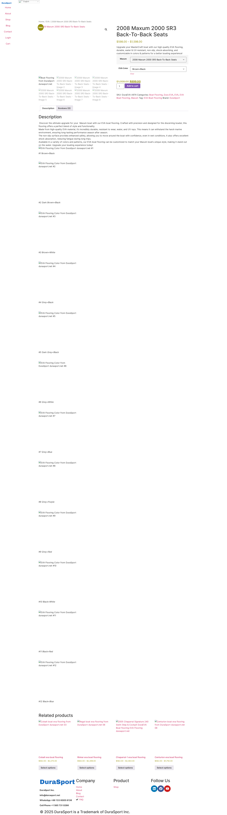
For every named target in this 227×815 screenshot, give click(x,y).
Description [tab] (48, 108)
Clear (132, 74)
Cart (8, 43)
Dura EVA (168, 94)
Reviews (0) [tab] (64, 108)
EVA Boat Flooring (153, 98)
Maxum (123, 59)
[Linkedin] (154, 788)
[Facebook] (161, 788)
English (26, 1)
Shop (8, 19)
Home (8, 7)
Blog (8, 25)
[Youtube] (167, 788)
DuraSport (175, 98)
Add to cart (132, 86)
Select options (48, 767)
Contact (8, 31)
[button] (106, 29)
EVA (48, 21)
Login (8, 37)
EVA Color (123, 68)
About (8, 13)
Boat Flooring (156, 94)
